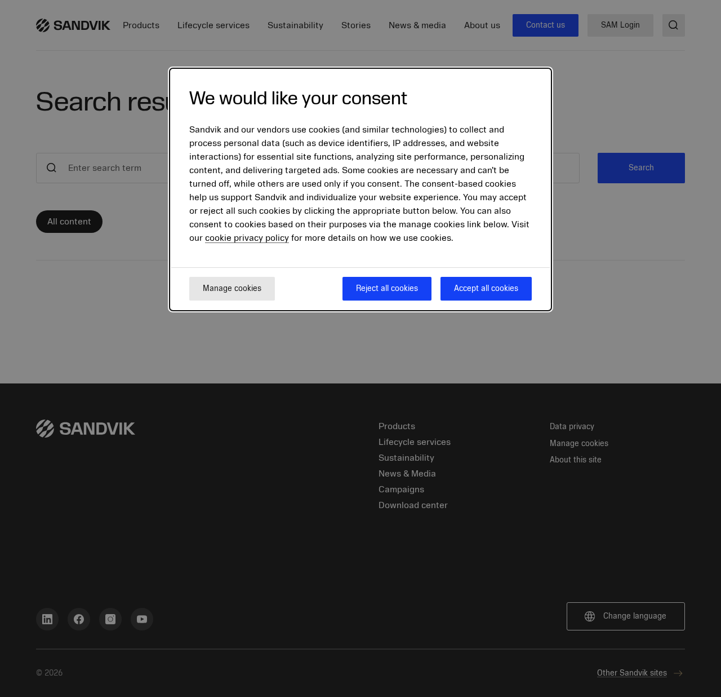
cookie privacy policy (247, 238)
